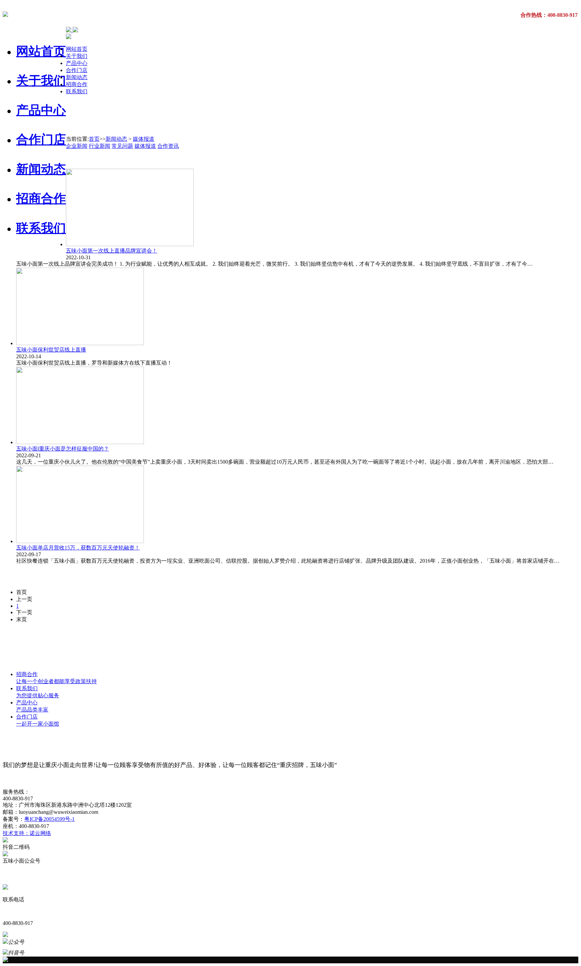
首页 (94, 139)
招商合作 (41, 198)
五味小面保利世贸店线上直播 (51, 350)
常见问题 (122, 146)
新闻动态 (41, 169)
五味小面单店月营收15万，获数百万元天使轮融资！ (78, 548)
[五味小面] (5, 13)
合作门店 (41, 139)
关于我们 (41, 81)
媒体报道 (143, 139)
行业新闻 (99, 146)
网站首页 (41, 51)
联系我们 (41, 228)
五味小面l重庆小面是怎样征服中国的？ (62, 449)
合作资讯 (168, 146)
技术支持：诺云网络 (27, 833)
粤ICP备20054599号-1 (49, 819)
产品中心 (41, 110)
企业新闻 (76, 146)
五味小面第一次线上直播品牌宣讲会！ (111, 251)
